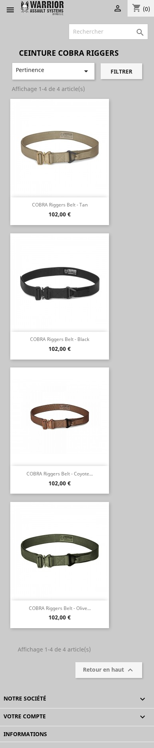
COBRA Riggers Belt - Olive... (60, 608)
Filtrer (121, 71)
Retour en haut (109, 670)
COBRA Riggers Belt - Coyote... (59, 473)
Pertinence (53, 71)
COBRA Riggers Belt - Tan (60, 204)
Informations (25, 734)
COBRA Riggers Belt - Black (59, 339)
